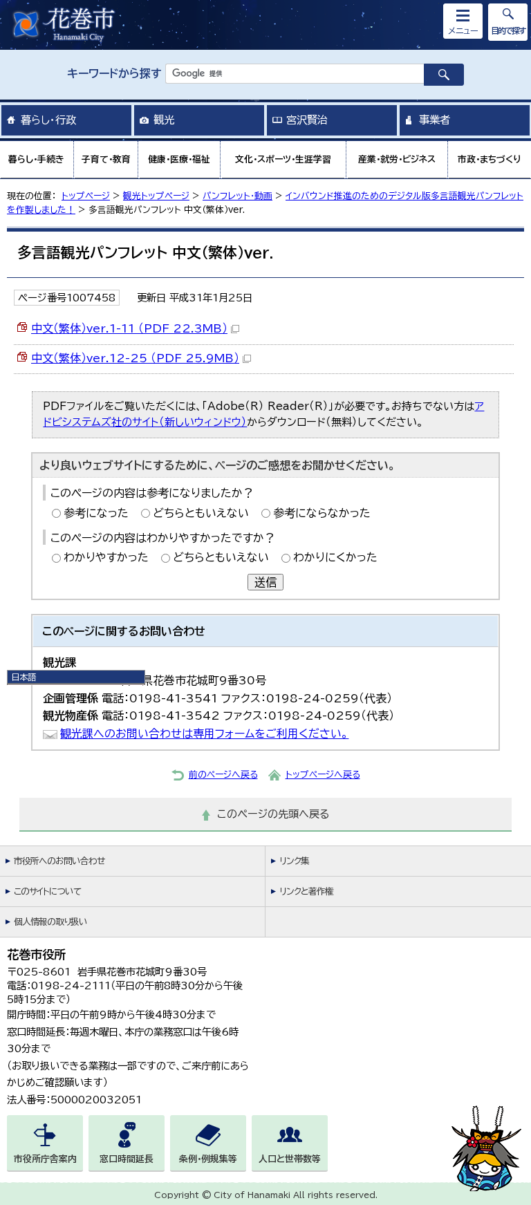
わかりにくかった (335, 557)
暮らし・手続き (36, 159)
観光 (163, 119)
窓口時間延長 (126, 1159)
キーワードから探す (114, 73)
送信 (265, 582)
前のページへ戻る (223, 774)
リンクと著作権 (306, 891)
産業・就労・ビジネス (397, 159)
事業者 (434, 119)
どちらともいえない (201, 513)
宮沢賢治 (307, 119)
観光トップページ (156, 196)
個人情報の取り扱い (50, 921)
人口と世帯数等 (290, 1159)
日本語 (23, 677)
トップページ (86, 196)
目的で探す (508, 30)
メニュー (463, 30)
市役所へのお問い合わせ (59, 861)
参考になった (96, 513)
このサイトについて (47, 891)
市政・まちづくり (489, 159)
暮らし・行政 (48, 119)
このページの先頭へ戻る (273, 814)
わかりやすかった (106, 557)
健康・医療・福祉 (179, 159)
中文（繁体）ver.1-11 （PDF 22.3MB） (129, 328)
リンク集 (294, 861)
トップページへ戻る (323, 774)
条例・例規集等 (208, 1159)
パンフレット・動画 (237, 196)
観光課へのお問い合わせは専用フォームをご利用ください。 (204, 733)
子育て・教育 (106, 159)
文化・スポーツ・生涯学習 (283, 159)
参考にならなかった (322, 513)
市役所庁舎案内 (45, 1159)
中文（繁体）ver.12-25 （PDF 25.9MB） (135, 358)
